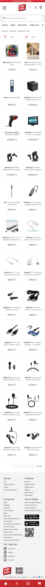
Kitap (5, 513)
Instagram (11, 556)
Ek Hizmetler (8, 537)
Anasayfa (4, 31)
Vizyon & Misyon (9, 484)
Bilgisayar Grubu (24, 31)
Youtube (11, 560)
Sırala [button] (33, 37)
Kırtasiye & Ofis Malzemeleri (13, 535)
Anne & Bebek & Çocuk (11, 519)
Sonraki (39, 466)
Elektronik (13, 31)
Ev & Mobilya (8, 521)
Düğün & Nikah (30, 484)
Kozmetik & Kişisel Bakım (12, 524)
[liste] (28, 583)
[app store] (32, 517)
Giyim (5, 502)
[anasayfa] (5, 583)
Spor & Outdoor (9, 527)
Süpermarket (8, 532)
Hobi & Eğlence (9, 510)
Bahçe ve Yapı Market (11, 529)
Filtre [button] (11, 37)
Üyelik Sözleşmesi (31, 505)
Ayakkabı (7, 505)
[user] (36, 7)
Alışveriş (5, 25)
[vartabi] (22, 7)
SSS (5, 482)
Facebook (11, 549)
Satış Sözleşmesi (30, 508)
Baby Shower (22, 25)
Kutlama (27, 490)
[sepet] (39, 583)
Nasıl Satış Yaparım (10, 490)
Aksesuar (7, 508)
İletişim (6, 487)
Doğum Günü (34, 25)
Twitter (10, 552)
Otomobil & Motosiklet (11, 540)
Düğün (13, 25)
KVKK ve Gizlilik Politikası (33, 502)
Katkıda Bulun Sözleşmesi (33, 510)
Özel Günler (29, 495)
